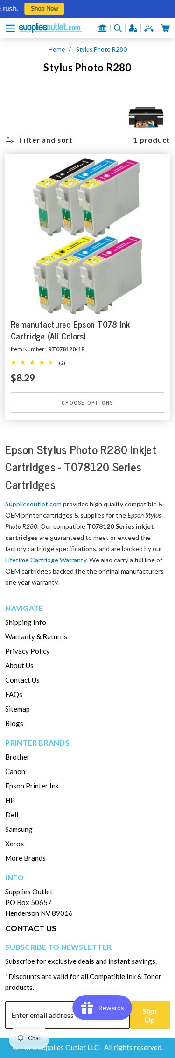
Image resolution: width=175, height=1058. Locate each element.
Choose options (88, 402)
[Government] (102, 28)
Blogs (14, 723)
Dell (11, 814)
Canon (15, 771)
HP (10, 800)
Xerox (14, 843)
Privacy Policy (27, 651)
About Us (19, 665)
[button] (10, 28)
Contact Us (22, 680)
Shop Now (41, 8)
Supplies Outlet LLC (68, 1047)
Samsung (19, 829)
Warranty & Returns (36, 636)
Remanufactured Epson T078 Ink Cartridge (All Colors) (70, 330)
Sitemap (17, 709)
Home (57, 49)
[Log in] (133, 28)
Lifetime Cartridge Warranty (45, 560)
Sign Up (149, 1015)
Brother (17, 757)
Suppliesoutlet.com (33, 504)
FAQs (13, 694)
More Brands (25, 858)
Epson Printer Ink (32, 785)
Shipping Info (25, 622)
